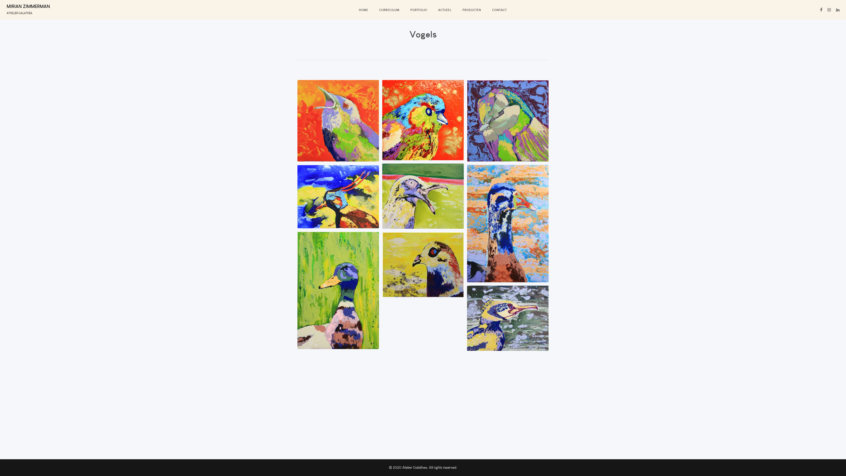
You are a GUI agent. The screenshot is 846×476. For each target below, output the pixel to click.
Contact (499, 10)
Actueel (444, 10)
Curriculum (389, 10)
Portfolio (418, 10)
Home (363, 10)
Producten (471, 10)
